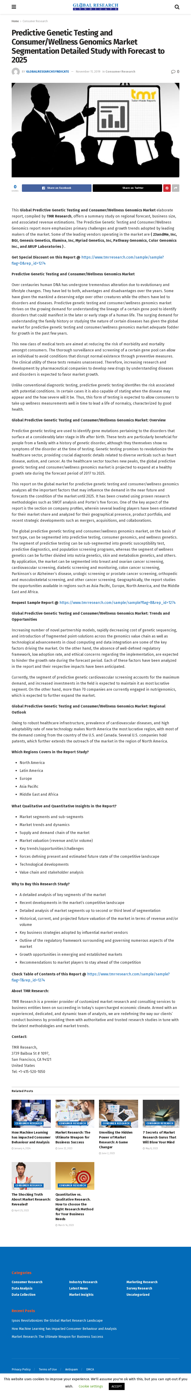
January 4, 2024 (22, 1148)
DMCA (90, 1369)
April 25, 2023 (21, 1210)
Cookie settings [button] (91, 1386)
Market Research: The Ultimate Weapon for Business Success (72, 1137)
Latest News (78, 1288)
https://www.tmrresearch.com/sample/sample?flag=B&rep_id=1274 (117, 602)
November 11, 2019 (88, 71)
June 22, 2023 (65, 1148)
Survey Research (139, 1288)
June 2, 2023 (108, 1153)
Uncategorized (138, 1295)
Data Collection (23, 1295)
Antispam (71, 1369)
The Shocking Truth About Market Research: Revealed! (31, 1199)
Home (15, 21)
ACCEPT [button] (117, 1386)
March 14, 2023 (66, 1225)
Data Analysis (22, 1288)
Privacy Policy (21, 1369)
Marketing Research (141, 1282)
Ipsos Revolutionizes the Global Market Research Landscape (57, 1321)
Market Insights (81, 1295)
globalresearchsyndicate (47, 71)
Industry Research (83, 1282)
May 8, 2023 (151, 1148)
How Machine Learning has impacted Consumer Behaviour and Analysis (31, 1137)
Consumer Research (35, 21)
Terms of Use (48, 1369)
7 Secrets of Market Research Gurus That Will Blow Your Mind (159, 1137)
